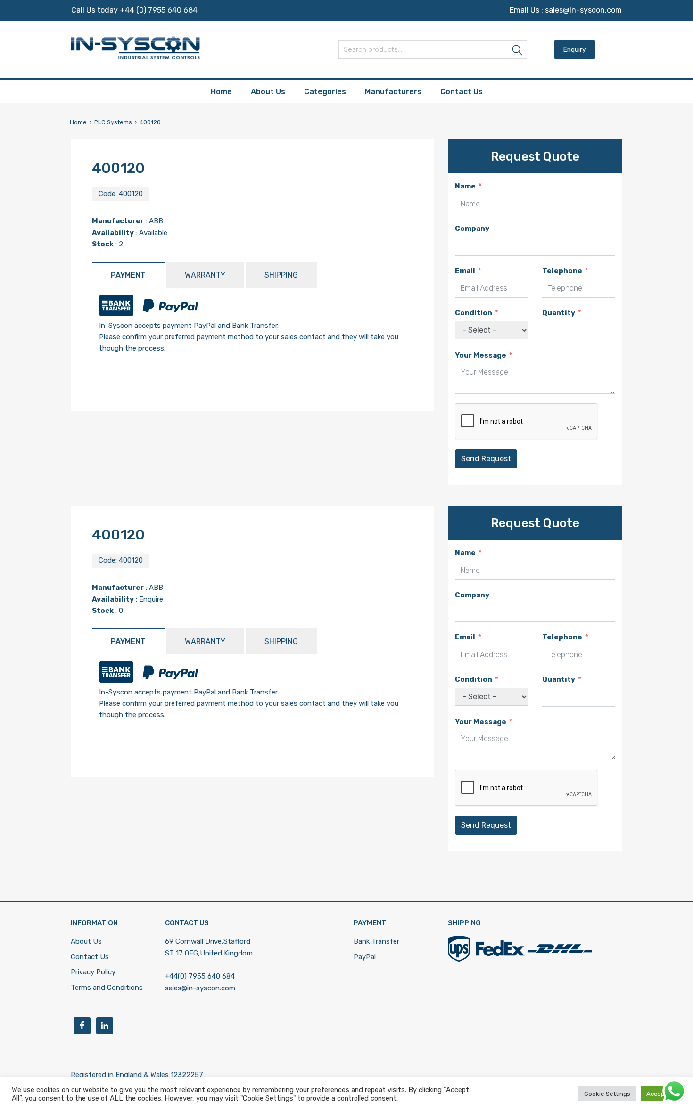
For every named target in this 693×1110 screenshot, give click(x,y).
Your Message (480, 355)
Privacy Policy (93, 972)
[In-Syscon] (135, 57)
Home (221, 91)
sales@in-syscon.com (583, 10)
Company (472, 228)
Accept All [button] (661, 1093)
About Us (268, 91)
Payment (128, 274)
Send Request (486, 458)
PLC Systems (113, 122)
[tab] (128, 275)
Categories (325, 91)
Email (465, 271)
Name (465, 186)
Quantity (558, 313)
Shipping (281, 274)
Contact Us (461, 91)
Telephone (562, 271)
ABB (156, 221)
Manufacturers (393, 91)
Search (517, 51)
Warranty (205, 274)
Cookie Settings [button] (607, 1093)
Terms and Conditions (107, 987)
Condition (473, 313)
